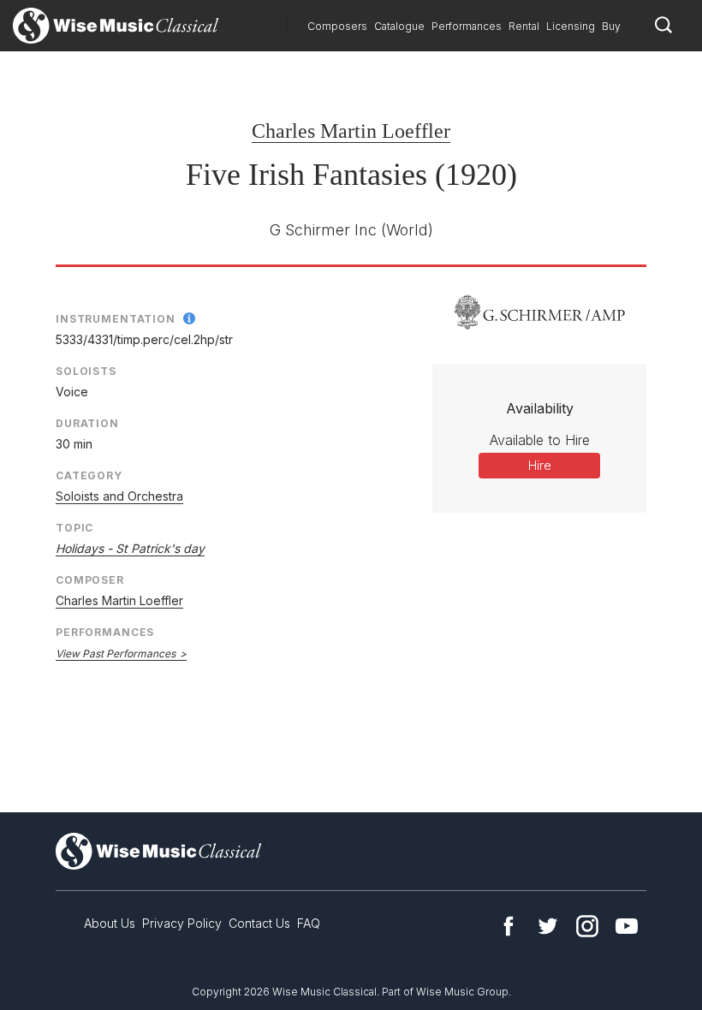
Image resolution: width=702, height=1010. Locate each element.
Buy (611, 26)
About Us (109, 923)
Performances (466, 26)
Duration (87, 423)
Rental (524, 26)
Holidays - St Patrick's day (130, 548)
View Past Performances (116, 653)
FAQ (308, 923)
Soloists (86, 371)
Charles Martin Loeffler (351, 131)
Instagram (587, 926)
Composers (337, 26)
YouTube (627, 926)
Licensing (570, 26)
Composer (90, 579)
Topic (74, 527)
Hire (539, 465)
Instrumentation (116, 318)
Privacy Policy (182, 923)
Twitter (548, 926)
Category (89, 475)
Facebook (508, 926)
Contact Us (259, 923)
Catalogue (399, 26)
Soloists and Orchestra (119, 496)
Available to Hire (540, 440)
